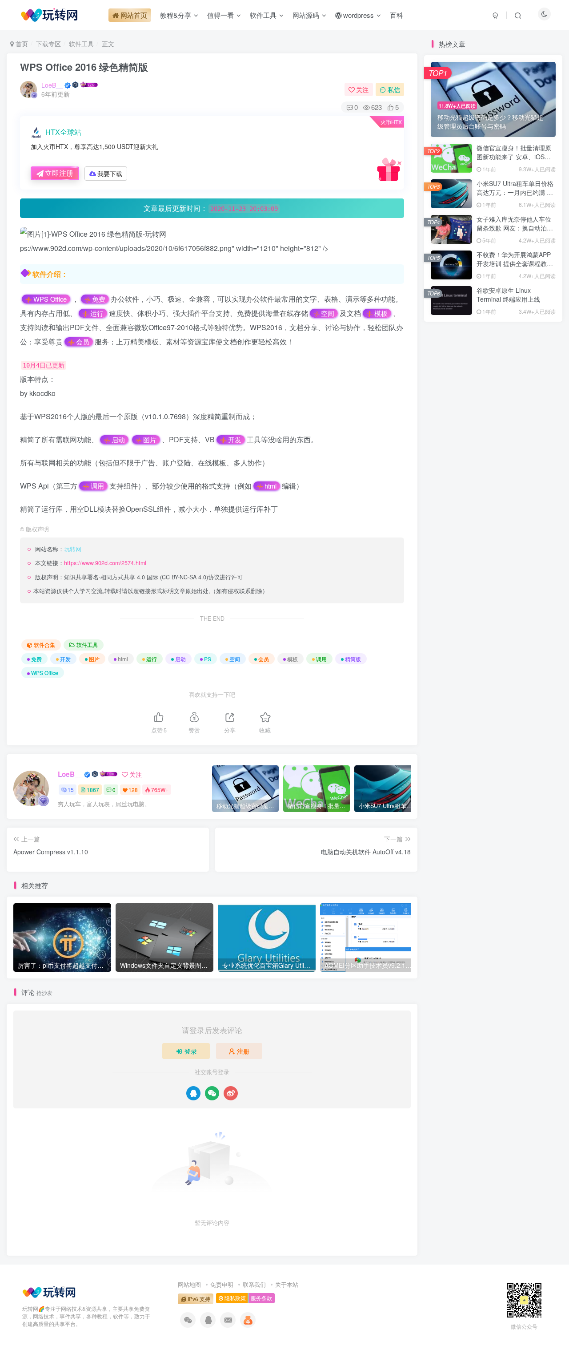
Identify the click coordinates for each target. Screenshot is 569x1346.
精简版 (353, 659)
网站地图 (189, 1284)
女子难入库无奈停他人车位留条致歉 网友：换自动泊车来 (515, 227)
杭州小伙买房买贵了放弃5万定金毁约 (489, 469)
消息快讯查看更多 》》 (452, 800)
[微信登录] (212, 1093)
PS (207, 659)
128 (133, 789)
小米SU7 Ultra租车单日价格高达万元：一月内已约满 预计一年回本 (515, 192)
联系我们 (254, 1284)
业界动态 (493, 800)
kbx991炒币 (469, 647)
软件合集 (44, 644)
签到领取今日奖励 (497, 598)
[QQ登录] (193, 1093)
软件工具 (81, 43)
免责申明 (221, 1284)
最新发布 (472, 450)
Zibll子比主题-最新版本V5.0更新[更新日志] (496, 533)
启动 (118, 439)
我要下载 (109, 173)
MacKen (464, 728)
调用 (97, 485)
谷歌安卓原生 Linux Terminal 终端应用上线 (508, 294)
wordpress (534, 812)
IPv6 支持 (198, 1298)
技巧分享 (534, 800)
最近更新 (501, 450)
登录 (190, 1051)
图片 (149, 439)
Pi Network (534, 787)
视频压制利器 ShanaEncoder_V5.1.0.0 (492, 501)
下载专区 (48, 43)
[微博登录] (231, 1093)
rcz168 (462, 674)
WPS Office (50, 299)
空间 (327, 313)
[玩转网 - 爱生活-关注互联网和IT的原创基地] (49, 1291)
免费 (98, 299)
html (270, 485)
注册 (243, 1051)
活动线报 (493, 787)
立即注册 (59, 173)
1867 (93, 789)
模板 (381, 313)
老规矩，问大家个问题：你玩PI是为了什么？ (500, 517)
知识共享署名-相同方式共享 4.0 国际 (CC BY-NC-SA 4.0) (136, 577)
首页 (21, 43)
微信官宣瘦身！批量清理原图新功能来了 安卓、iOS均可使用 (514, 156)
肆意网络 (464, 701)
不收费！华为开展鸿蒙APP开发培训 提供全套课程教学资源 (515, 263)
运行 (97, 313)
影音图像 (451, 825)
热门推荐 (443, 450)
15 (71, 789)
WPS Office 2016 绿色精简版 (84, 67)
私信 (394, 89)
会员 (82, 341)
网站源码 (493, 825)
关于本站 (286, 1284)
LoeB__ (52, 85)
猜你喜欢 (531, 450)
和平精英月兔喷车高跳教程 (475, 485)
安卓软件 (493, 812)
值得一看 (451, 787)
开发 (234, 439)
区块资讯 (534, 825)
